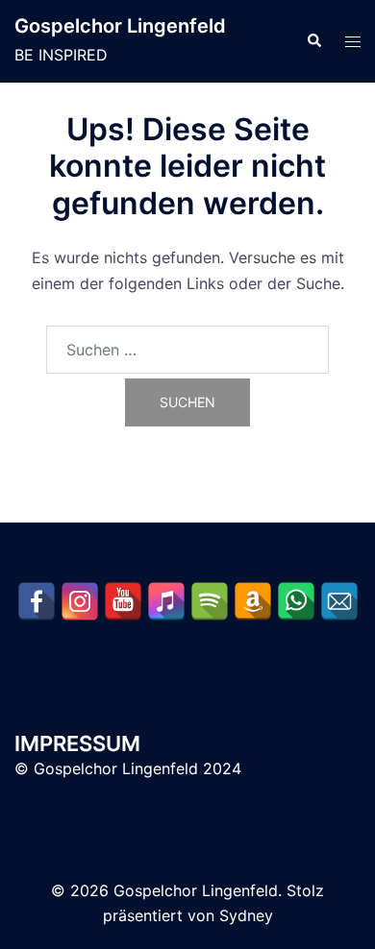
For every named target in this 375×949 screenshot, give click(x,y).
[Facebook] (36, 601)
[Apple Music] (166, 601)
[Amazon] (253, 601)
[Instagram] (80, 601)
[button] (313, 41)
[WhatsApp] (296, 601)
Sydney (246, 915)
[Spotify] (209, 601)
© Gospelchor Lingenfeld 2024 (127, 768)
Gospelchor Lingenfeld (120, 25)
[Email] (339, 601)
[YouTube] (123, 601)
